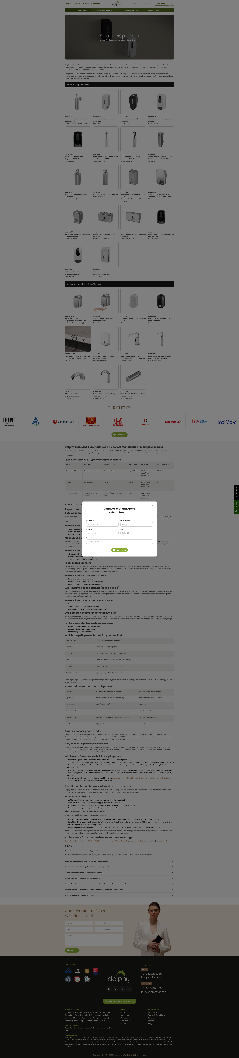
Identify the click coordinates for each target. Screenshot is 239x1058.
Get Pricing (121, 550)
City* (122, 529)
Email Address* (125, 521)
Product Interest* (91, 538)
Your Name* (90, 521)
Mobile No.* (89, 529)
